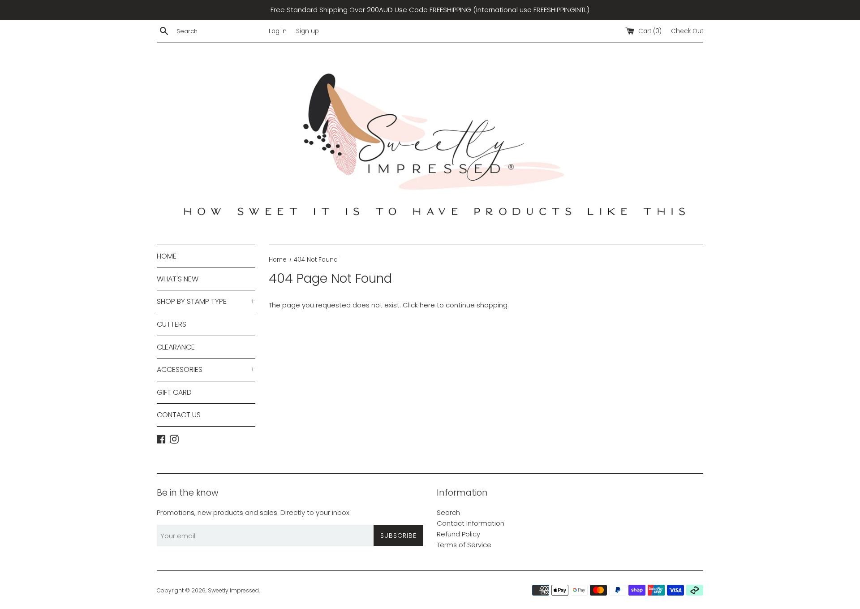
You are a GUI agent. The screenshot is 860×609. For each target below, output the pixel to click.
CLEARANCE (176, 347)
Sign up (307, 31)
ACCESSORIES (206, 369)
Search (448, 512)
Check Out (687, 31)
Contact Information (470, 523)
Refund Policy (458, 534)
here (427, 305)
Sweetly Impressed (233, 590)
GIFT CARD (174, 392)
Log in (278, 31)
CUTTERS (171, 324)
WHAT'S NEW (177, 279)
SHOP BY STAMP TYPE (206, 301)
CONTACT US (179, 415)
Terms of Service (464, 544)
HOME (166, 256)
